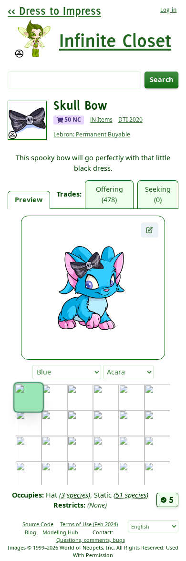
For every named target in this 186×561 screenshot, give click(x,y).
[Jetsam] (54, 475)
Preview (28, 199)
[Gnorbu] (80, 449)
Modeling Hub (60, 532)
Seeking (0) (158, 194)
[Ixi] (28, 475)
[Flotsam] (28, 449)
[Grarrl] (106, 449)
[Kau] (132, 475)
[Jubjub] (80, 475)
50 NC (72, 119)
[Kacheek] (106, 475)
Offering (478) (109, 194)
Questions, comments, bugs (90, 539)
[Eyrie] (157, 423)
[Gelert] (54, 449)
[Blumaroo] (80, 397)
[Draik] (106, 423)
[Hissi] (157, 449)
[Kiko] (157, 475)
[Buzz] (157, 397)
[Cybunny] (80, 423)
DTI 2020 (130, 119)
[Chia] (28, 423)
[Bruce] (132, 397)
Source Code (37, 524)
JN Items (101, 119)
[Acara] (28, 397)
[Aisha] (54, 397)
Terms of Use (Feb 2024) (89, 524)
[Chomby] (54, 423)
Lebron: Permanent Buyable (91, 134)
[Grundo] (132, 449)
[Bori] (106, 397)
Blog (30, 532)
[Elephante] (132, 423)
